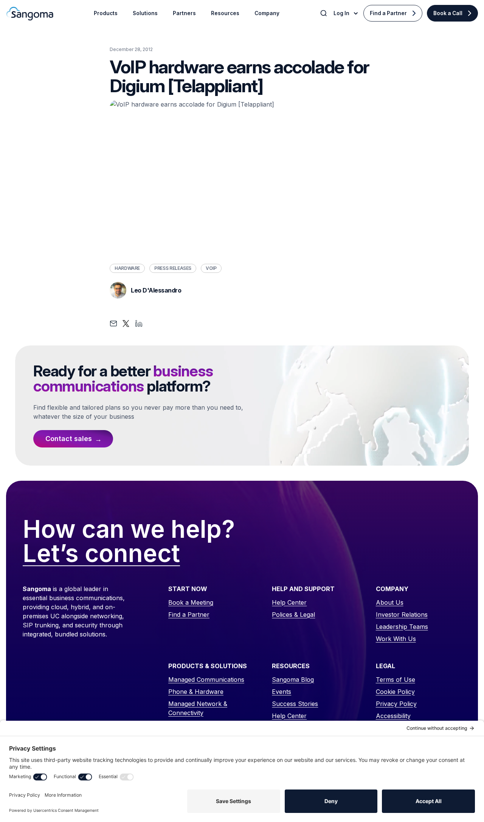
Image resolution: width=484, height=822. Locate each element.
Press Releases (172, 268)
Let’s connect (101, 553)
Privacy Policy (396, 703)
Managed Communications (206, 679)
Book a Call (447, 13)
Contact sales (68, 439)
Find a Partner (388, 13)
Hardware (127, 268)
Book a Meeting (190, 602)
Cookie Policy (395, 691)
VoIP (211, 268)
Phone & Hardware (195, 691)
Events (281, 691)
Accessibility (393, 716)
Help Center (289, 602)
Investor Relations (402, 614)
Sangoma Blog (293, 679)
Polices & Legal (293, 614)
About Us (389, 602)
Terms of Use (395, 679)
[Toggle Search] (324, 13)
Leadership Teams (402, 626)
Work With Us (396, 638)
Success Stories (295, 703)
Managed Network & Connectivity (197, 708)
